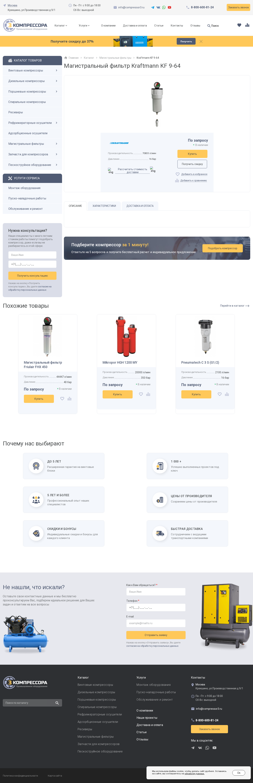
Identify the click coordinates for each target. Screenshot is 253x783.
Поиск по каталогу (17, 702)
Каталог (60, 25)
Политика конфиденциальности (20, 775)
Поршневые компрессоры (27, 91)
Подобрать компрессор (222, 248)
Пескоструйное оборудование (29, 165)
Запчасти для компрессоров (28, 154)
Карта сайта (55, 775)
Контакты (177, 25)
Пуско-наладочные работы (27, 198)
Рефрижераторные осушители (30, 123)
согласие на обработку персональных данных (152, 646)
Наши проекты (147, 717)
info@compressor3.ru (131, 7)
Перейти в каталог (232, 305)
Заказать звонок (209, 729)
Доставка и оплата (135, 25)
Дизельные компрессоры (26, 81)
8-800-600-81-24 (202, 7)
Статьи (158, 25)
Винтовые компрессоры (25, 70)
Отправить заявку (156, 635)
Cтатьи (142, 732)
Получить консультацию (32, 275)
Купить (192, 153)
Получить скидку (192, 164)
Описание (75, 205)
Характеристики (104, 205)
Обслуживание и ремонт (25, 209)
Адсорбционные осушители (27, 133)
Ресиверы (15, 112)
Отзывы (195, 25)
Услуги (83, 25)
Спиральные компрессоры (27, 102)
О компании (108, 25)
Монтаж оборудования (24, 188)
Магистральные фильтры (26, 144)
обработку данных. (194, 773)
